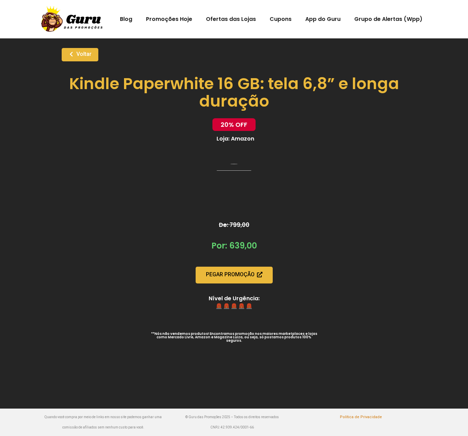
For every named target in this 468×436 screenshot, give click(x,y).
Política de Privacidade (361, 417)
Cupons (281, 19)
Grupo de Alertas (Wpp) (388, 19)
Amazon (242, 139)
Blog (126, 19)
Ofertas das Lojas (231, 19)
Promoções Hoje (169, 19)
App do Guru (323, 19)
